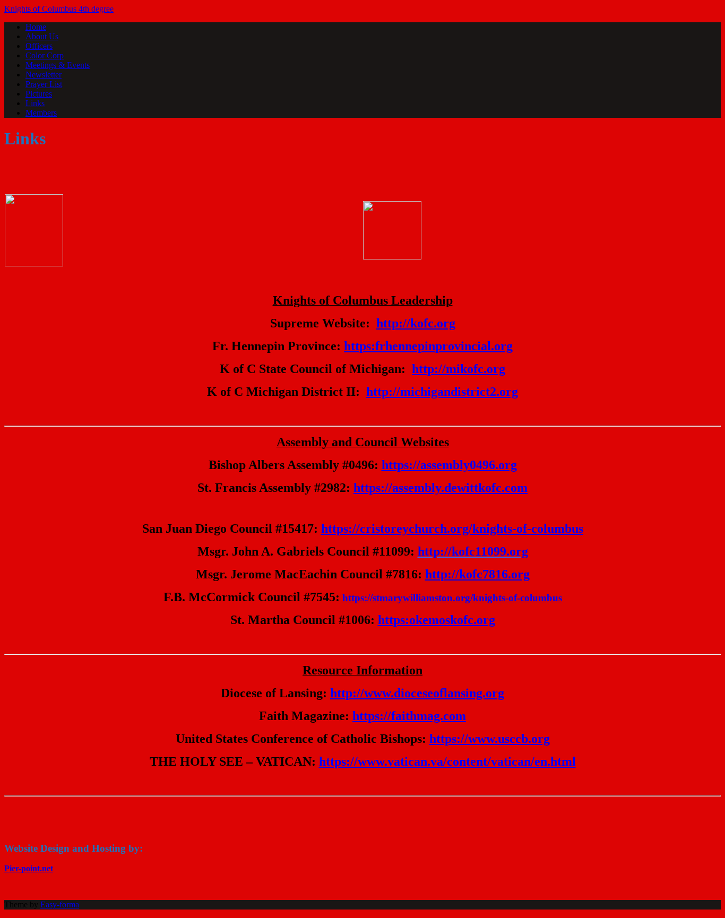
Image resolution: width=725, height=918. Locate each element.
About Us (41, 36)
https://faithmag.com (409, 716)
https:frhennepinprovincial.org (428, 346)
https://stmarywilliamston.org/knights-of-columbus (452, 597)
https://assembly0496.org (449, 465)
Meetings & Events (57, 65)
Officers (39, 45)
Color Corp (44, 55)
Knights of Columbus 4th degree (59, 8)
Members (41, 112)
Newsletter (43, 74)
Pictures (38, 93)
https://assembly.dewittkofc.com (440, 488)
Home (35, 26)
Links (35, 103)
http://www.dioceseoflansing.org (417, 693)
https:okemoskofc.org (436, 620)
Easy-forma (59, 904)
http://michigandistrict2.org (442, 392)
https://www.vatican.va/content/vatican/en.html (447, 761)
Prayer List (43, 84)
